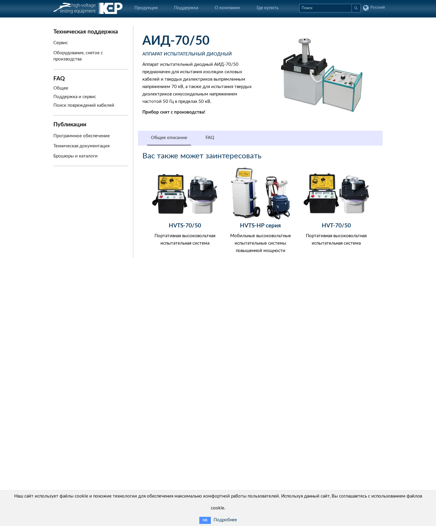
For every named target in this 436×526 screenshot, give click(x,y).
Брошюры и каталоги (75, 156)
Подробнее (225, 520)
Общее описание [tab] (169, 138)
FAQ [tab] (210, 138)
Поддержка (186, 8)
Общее (60, 88)
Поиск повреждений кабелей (83, 105)
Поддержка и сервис (74, 97)
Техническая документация (81, 146)
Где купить (268, 8)
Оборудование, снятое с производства (78, 56)
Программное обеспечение (81, 136)
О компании (227, 8)
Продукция (145, 8)
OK (205, 520)
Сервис (60, 43)
